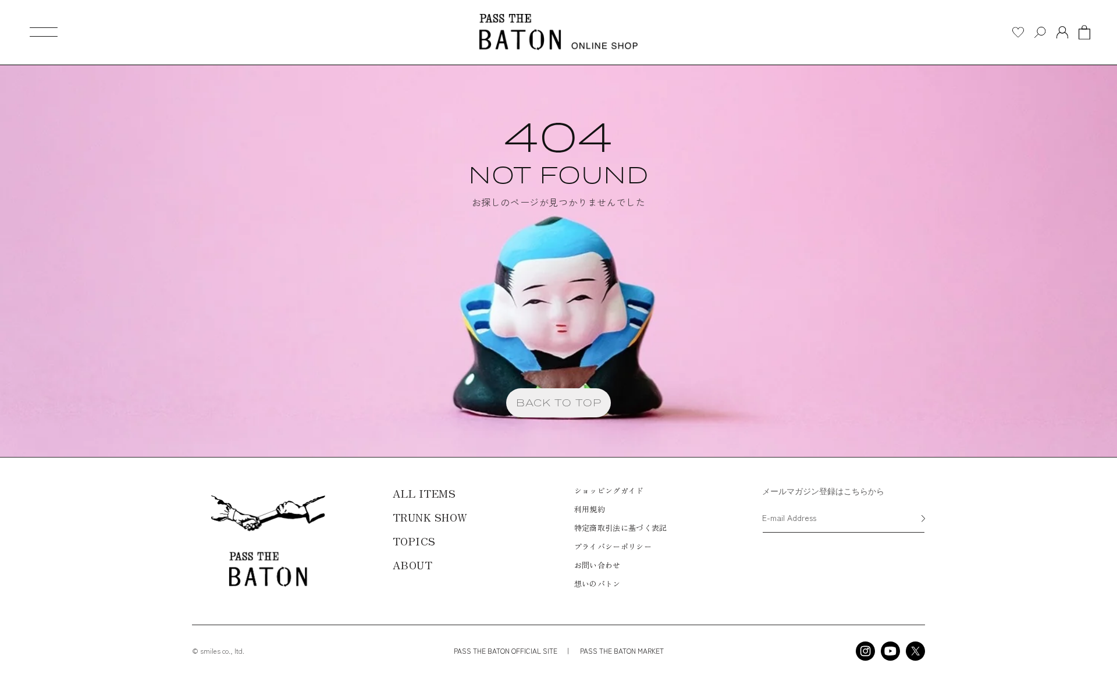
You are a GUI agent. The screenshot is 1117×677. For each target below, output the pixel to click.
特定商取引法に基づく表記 (620, 527)
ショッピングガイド (609, 490)
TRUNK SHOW (430, 516)
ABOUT (413, 564)
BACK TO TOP (559, 402)
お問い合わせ (597, 564)
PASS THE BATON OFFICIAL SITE (505, 650)
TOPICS (414, 540)
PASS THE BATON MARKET (621, 650)
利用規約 (589, 509)
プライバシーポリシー (613, 546)
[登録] (923, 519)
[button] (43, 32)
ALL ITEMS (424, 493)
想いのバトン (597, 583)
